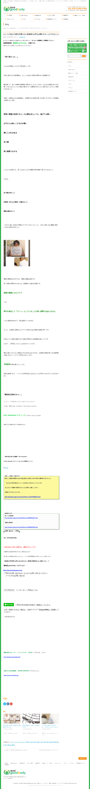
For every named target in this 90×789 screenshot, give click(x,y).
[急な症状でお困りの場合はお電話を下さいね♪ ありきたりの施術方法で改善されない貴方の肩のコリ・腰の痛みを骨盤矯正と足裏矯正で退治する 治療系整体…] (12, 719)
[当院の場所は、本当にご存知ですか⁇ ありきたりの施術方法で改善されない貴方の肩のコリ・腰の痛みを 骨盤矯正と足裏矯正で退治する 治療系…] (31, 719)
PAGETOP (82, 758)
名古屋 (34, 742)
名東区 (38, 742)
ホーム (69, 66)
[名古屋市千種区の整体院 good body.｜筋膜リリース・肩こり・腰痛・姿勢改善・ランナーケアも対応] (14, 9)
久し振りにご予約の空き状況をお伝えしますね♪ (15, 750)
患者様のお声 (12, 28)
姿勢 (45, 742)
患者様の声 (71, 76)
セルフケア (22, 742)
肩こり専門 (30, 763)
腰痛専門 (38, 763)
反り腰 (30, 742)
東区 (6, 745)
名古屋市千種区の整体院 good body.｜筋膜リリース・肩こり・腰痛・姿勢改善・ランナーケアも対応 (43, 783)
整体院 (54, 742)
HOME (4, 28)
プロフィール (71, 80)
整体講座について (72, 91)
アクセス (70, 87)
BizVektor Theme (45, 785)
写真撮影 (7, 764)
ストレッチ (16, 742)
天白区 (42, 742)
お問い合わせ (71, 69)
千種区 (27, 742)
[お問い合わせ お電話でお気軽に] (77, 51)
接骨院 (50, 742)
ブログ (69, 84)
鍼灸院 (13, 745)
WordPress (37, 785)
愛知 (48, 742)
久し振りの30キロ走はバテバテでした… (49, 750)
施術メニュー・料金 (73, 73)
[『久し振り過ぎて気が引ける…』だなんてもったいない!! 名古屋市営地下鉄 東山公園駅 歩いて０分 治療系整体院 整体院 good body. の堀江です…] (50, 719)
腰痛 (8, 745)
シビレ (11, 742)
